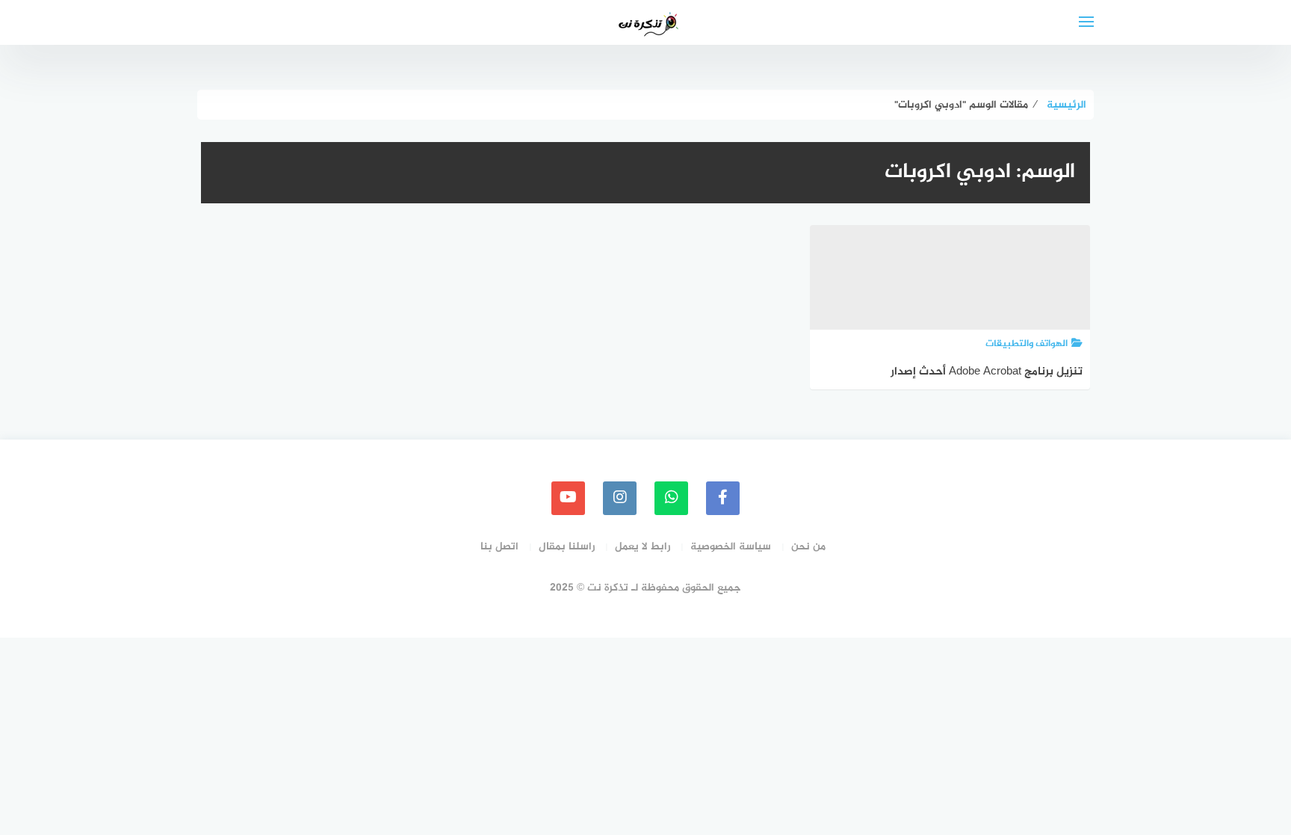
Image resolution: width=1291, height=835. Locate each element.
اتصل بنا (499, 546)
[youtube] (568, 498)
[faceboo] (723, 498)
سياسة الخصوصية (730, 546)
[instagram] (620, 498)
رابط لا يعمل (642, 546)
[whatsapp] (671, 498)
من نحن (808, 546)
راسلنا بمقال (567, 546)
